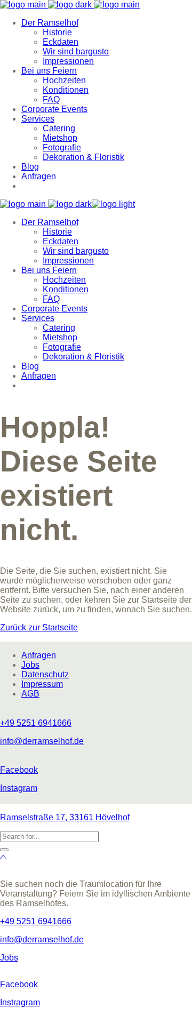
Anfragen (38, 655)
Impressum (42, 684)
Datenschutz (45, 674)
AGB (30, 693)
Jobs (30, 664)
